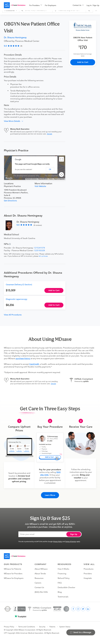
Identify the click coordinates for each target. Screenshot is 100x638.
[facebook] (73, 609)
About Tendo (40, 573)
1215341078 (39, 248)
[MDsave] (14, 5)
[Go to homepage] (14, 556)
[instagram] (78, 609)
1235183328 (39, 250)
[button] (14, 121)
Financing (62, 573)
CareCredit (34, 364)
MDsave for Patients (12, 569)
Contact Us (39, 587)
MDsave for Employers (13, 578)
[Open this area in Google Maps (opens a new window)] (9, 178)
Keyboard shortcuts (31, 179)
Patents (52, 627)
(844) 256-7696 (41, 592)
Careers (38, 583)
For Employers (50, 5)
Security (42, 627)
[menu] (47, 5)
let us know (43, 256)
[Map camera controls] (61, 174)
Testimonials (63, 596)
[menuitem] (35, 5)
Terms (51, 179)
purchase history (23, 358)
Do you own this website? (23, 169)
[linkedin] (88, 609)
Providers (88, 573)
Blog (60, 592)
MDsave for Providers (13, 573)
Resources (39, 578)
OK (50, 169)
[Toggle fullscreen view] (61, 159)
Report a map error (59, 179)
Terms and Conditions (26, 627)
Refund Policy (64, 578)
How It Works (63, 569)
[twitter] (83, 609)
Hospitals (88, 578)
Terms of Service (70, 541)
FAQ (60, 583)
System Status (64, 627)
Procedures (88, 569)
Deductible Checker (66, 587)
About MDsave (41, 569)
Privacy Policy (57, 541)
